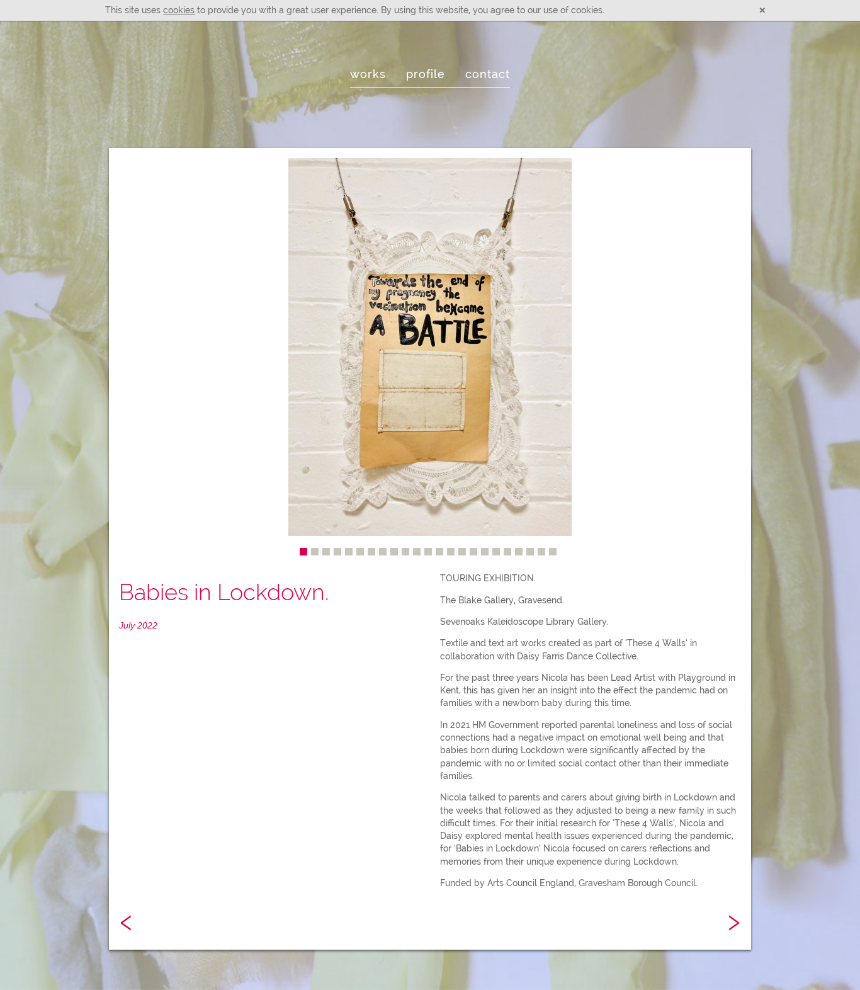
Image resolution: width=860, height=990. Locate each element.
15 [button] (462, 551)
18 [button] (496, 551)
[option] (430, 347)
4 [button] (337, 551)
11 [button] (417, 551)
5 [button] (349, 551)
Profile (425, 74)
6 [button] (360, 551)
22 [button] (541, 551)
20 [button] (519, 551)
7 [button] (371, 551)
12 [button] (428, 551)
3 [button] (326, 551)
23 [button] (553, 551)
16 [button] (473, 551)
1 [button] (303, 551)
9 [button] (394, 551)
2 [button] (315, 551)
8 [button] (383, 551)
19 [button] (507, 551)
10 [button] (405, 551)
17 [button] (485, 551)
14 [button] (451, 551)
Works (368, 74)
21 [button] (530, 551)
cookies (179, 10)
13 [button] (439, 551)
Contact (487, 74)
